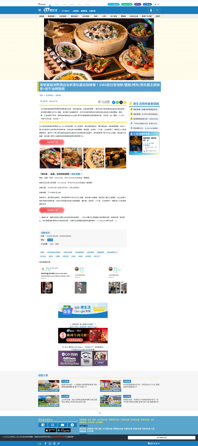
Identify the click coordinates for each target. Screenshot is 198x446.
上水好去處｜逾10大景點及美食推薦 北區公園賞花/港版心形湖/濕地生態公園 (79, 400)
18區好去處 (134, 16)
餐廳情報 (82, 422)
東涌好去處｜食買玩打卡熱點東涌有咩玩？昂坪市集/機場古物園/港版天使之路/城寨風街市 (141, 400)
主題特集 (158, 16)
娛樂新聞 (84, 11)
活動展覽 (127, 381)
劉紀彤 (45, 101)
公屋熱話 (76, 11)
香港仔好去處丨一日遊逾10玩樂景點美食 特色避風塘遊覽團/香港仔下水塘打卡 (79, 385)
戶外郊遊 (65, 381)
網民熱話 (82, 428)
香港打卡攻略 (147, 16)
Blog (79, 4)
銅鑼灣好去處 (114, 419)
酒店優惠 (91, 252)
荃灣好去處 (135, 419)
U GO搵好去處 (114, 4)
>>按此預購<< (76, 173)
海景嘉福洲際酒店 (54, 252)
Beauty (72, 4)
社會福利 (99, 422)
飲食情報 (49, 95)
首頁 (41, 95)
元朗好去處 (125, 419)
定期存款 (92, 11)
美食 (51, 256)
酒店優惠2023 (112, 252)
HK (50, 4)
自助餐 (58, 95)
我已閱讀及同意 (162, 438)
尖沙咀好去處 (102, 419)
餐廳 (58, 256)
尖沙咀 (50, 240)
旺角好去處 (145, 419)
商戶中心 (137, 4)
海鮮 (73, 256)
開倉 (94, 419)
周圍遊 (123, 16)
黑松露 (66, 256)
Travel (57, 4)
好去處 (43, 256)
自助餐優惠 (80, 252)
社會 (152, 419)
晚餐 (80, 256)
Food (64, 4)
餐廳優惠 (101, 252)
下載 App (148, 4)
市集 (89, 419)
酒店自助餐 (68, 252)
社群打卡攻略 (127, 4)
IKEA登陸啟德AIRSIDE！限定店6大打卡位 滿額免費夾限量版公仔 (141, 385)
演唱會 (41, 16)
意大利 (97, 256)
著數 (42, 252)
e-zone (87, 4)
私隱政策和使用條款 (58, 437)
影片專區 (114, 16)
